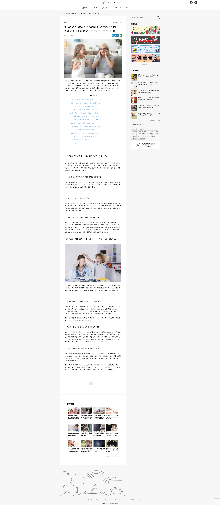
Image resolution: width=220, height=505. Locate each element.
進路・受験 (118, 7)
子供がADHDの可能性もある (80, 140)
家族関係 (134, 136)
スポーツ (134, 133)
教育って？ (85, 7)
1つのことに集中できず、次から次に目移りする (86, 103)
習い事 (144, 129)
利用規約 (132, 500)
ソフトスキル (151, 129)
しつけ (65, 35)
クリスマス (147, 136)
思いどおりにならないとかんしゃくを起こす (85, 110)
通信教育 (155, 133)
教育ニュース (145, 133)
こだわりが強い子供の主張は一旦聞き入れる (85, 123)
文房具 (153, 136)
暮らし (127, 7)
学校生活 (140, 129)
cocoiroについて (78, 500)
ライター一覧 (89, 500)
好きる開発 (106, 7)
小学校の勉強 (142, 138)
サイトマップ (141, 500)
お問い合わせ (107, 500)
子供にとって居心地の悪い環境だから (83, 136)
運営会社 (98, 500)
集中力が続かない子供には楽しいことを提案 (85, 116)
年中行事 (134, 129)
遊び (153, 131)
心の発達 (141, 131)
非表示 (95, 96)
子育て (71, 35)
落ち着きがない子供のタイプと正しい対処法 (84, 113)
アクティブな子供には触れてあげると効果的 (85, 120)
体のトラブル (141, 136)
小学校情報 (134, 131)
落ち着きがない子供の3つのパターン (81, 100)
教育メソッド (147, 131)
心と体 (95, 7)
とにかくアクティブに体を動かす (82, 106)
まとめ (73, 143)
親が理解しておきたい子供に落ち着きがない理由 (85, 126)
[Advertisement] (145, 164)
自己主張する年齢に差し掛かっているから (84, 133)
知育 (157, 131)
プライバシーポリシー (120, 500)
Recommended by (111, 456)
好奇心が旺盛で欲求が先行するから (83, 130)
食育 (151, 133)
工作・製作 (134, 138)
